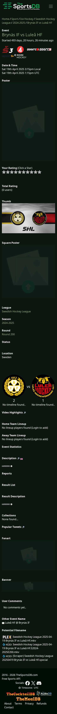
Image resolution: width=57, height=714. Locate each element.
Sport (14, 19)
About (8, 703)
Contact (9, 707)
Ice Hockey (26, 19)
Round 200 (8, 334)
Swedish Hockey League (16, 311)
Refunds (42, 703)
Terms (18, 703)
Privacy (29, 703)
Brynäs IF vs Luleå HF (39, 22)
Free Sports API (11, 678)
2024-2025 (19, 22)
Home (5, 19)
